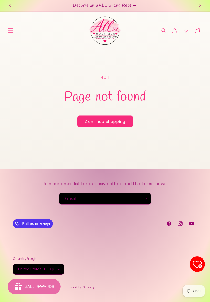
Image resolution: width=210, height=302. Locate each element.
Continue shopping (105, 121)
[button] (10, 30)
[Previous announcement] (10, 5)
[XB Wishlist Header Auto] (186, 30)
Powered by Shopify (79, 287)
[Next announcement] (200, 5)
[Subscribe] (145, 199)
